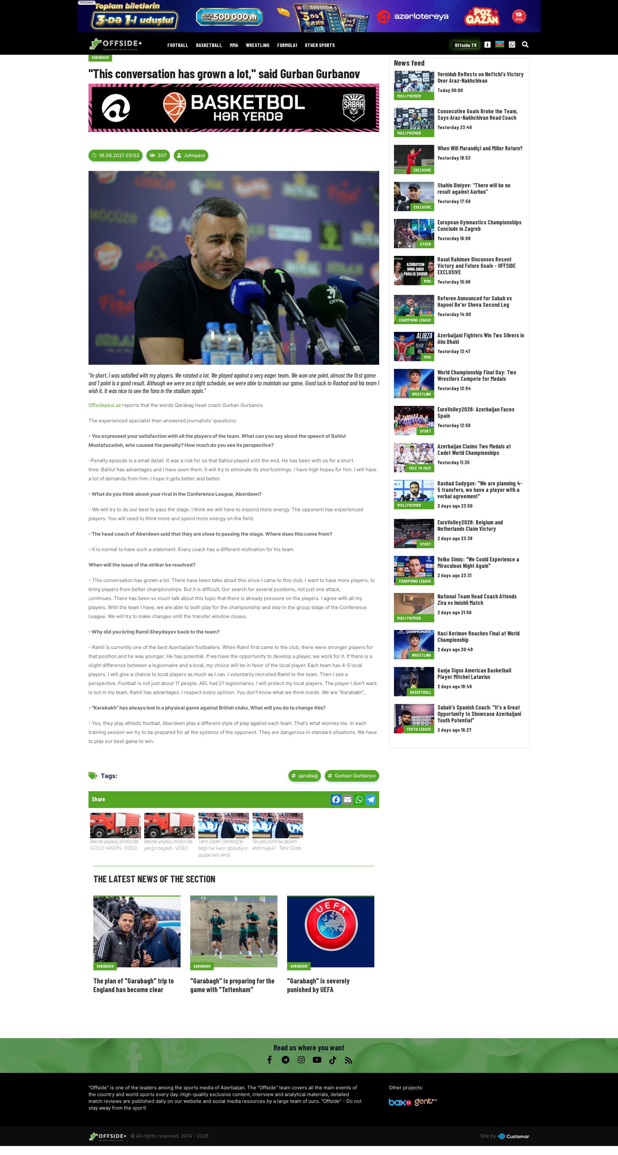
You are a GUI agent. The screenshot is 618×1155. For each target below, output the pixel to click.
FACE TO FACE (420, 468)
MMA (234, 45)
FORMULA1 (287, 45)
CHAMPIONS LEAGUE (415, 320)
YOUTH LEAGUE (419, 729)
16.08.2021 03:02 (119, 155)
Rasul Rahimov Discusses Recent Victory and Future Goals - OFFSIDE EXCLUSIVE (476, 266)
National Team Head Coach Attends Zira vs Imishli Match (477, 599)
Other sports (320, 45)
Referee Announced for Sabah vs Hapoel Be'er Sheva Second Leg (474, 301)
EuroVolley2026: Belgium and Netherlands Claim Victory (470, 525)
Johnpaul (194, 155)
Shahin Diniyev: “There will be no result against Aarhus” (473, 188)
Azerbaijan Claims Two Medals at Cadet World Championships (474, 449)
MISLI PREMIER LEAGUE (409, 96)
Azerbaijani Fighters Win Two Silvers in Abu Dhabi (480, 338)
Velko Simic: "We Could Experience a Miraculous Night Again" (478, 562)
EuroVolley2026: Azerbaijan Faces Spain (475, 412)
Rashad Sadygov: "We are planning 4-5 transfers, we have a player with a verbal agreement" (479, 490)
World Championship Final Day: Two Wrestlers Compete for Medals (476, 375)
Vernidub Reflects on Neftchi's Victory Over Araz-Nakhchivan (480, 77)
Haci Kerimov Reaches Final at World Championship (478, 636)
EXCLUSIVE (422, 170)
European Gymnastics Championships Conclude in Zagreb (479, 225)
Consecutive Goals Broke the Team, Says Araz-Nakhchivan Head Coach (477, 114)
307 (162, 155)
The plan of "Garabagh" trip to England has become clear (133, 984)
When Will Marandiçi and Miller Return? (480, 148)
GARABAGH (100, 57)
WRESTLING (257, 45)
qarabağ (308, 776)
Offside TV (465, 45)
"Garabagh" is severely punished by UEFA (318, 984)
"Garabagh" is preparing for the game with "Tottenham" (232, 984)
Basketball (209, 45)
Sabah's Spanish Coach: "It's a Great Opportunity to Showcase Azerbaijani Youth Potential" (479, 714)
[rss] (348, 1060)
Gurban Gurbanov (355, 776)
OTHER (425, 244)
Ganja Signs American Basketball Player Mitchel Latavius (474, 673)
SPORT (425, 431)
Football (177, 45)
